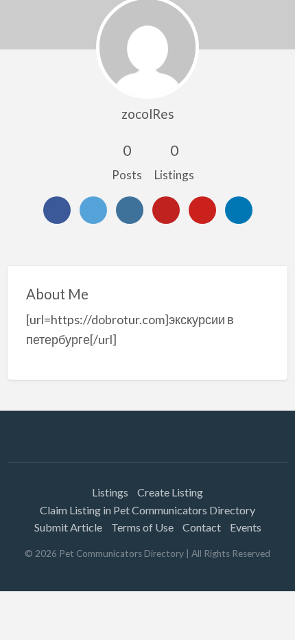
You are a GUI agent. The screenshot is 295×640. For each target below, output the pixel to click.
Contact (201, 527)
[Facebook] (57, 210)
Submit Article (68, 527)
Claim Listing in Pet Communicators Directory (147, 509)
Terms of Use (142, 527)
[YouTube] (166, 210)
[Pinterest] (202, 210)
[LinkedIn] (238, 210)
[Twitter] (93, 210)
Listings (110, 492)
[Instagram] (129, 210)
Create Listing (170, 492)
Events (245, 527)
